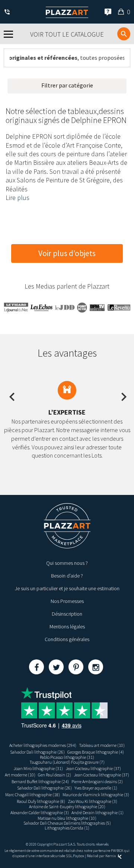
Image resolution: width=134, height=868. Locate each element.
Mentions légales (67, 626)
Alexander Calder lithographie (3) (39, 812)
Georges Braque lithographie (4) (95, 752)
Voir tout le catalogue (67, 34)
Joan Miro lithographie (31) (38, 768)
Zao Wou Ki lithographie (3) (92, 801)
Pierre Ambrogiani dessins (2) (97, 781)
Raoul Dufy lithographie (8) (41, 801)
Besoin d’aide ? (67, 575)
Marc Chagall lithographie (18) (32, 794)
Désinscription (67, 613)
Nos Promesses (67, 601)
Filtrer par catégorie (67, 85)
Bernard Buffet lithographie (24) (40, 781)
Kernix (111, 855)
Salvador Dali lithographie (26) (37, 752)
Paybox (78, 855)
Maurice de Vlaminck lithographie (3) (96, 794)
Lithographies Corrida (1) (67, 828)
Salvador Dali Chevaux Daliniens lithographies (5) (67, 823)
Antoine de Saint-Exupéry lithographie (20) (67, 806)
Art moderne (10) (20, 775)
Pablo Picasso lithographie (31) (67, 757)
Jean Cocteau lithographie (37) (93, 768)
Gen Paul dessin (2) (54, 775)
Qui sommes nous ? (67, 563)
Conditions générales (67, 639)
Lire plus (17, 197)
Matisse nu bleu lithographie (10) (67, 818)
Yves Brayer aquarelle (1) (95, 788)
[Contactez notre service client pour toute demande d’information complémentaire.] (8, 12)
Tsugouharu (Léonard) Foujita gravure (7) (67, 762)
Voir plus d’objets (67, 253)
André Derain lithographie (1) (97, 812)
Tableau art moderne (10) (102, 745)
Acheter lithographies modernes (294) (42, 745)
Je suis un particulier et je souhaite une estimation (67, 588)
